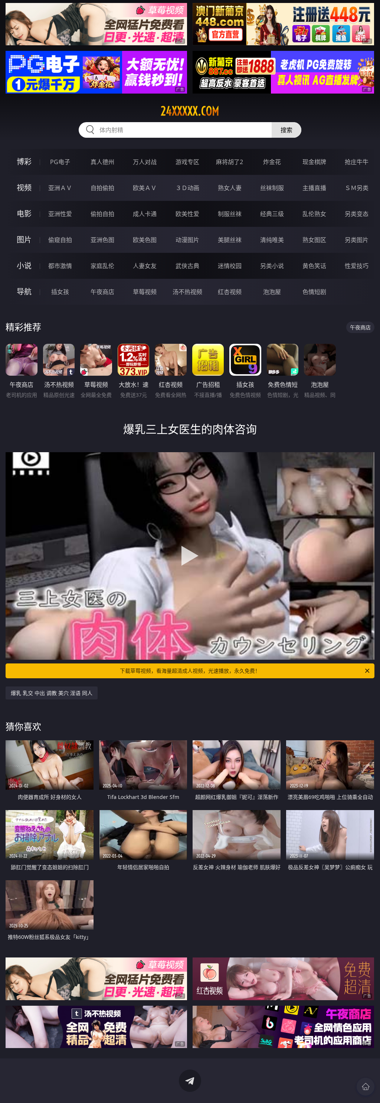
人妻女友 (145, 266)
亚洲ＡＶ (60, 188)
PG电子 (60, 162)
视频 (24, 188)
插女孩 (60, 292)
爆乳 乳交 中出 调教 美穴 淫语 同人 (51, 692)
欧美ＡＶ (145, 188)
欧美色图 (145, 240)
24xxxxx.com (190, 111)
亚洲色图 (102, 240)
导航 (24, 292)
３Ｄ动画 (187, 188)
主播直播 (314, 188)
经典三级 (272, 214)
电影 (24, 214)
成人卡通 (145, 214)
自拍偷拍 (102, 188)
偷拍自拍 (102, 214)
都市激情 (60, 266)
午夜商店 (102, 292)
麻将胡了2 (229, 162)
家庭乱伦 (102, 266)
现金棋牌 (314, 162)
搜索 (286, 130)
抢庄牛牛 (356, 162)
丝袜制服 (272, 188)
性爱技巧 (356, 266)
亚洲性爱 (60, 214)
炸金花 (272, 162)
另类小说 (272, 266)
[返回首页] (365, 1087)
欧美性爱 (187, 214)
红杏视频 (230, 292)
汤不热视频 (187, 292)
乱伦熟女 (314, 214)
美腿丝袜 (230, 240)
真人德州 (102, 162)
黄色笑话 (314, 266)
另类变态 (356, 214)
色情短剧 (314, 292)
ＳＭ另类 (356, 188)
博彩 (24, 162)
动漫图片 (187, 240)
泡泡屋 (272, 292)
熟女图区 (314, 240)
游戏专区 (187, 162)
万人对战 (145, 162)
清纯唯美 (272, 240)
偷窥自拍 (60, 240)
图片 (24, 240)
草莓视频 (145, 292)
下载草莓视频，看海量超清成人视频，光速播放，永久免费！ (190, 670)
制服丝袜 (230, 214)
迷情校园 (230, 266)
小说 (24, 266)
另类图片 (356, 240)
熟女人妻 (230, 188)
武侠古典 (187, 266)
